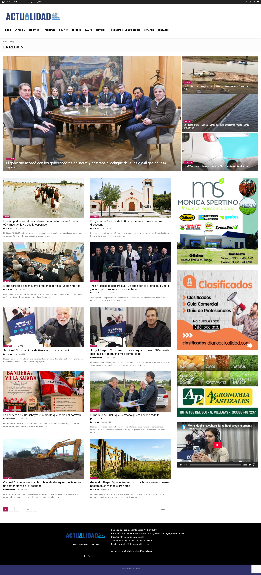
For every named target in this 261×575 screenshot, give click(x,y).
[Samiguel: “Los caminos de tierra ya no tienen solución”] (43, 327)
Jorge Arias (7, 228)
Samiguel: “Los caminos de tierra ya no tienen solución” (38, 350)
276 (28, 509)
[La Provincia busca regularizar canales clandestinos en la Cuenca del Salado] (220, 75)
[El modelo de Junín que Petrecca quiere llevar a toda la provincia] (130, 391)
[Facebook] (246, 2)
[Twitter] (254, 2)
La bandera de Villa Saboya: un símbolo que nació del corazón (42, 415)
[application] (217, 445)
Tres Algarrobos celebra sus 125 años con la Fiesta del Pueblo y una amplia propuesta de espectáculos (129, 287)
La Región (10, 159)
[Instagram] (250, 2)
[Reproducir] (180, 464)
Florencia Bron (96, 293)
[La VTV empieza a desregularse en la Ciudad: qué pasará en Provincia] (220, 152)
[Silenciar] (249, 464)
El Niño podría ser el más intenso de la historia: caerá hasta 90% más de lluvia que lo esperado (40, 223)
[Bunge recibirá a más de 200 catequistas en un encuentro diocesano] (130, 198)
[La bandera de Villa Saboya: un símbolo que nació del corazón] (43, 391)
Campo (187, 82)
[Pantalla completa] (254, 464)
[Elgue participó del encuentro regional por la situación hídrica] (43, 262)
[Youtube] (258, 2)
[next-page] (35, 509)
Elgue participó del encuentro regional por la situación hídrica (41, 285)
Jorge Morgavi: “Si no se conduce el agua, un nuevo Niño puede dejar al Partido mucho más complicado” (129, 352)
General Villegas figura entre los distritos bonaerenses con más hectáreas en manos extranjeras (130, 484)
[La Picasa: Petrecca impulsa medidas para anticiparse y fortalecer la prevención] (220, 113)
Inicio (5, 42)
